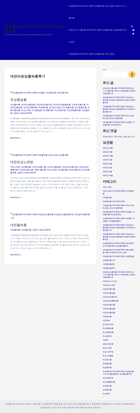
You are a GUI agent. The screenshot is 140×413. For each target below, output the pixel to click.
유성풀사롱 (107, 386)
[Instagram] (132, 26)
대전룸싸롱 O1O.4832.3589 (114, 201)
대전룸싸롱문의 (109, 264)
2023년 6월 (107, 164)
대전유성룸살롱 (28, 104)
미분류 (105, 340)
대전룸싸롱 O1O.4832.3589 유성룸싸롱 (33, 28)
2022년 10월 (108, 175)
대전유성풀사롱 (79, 104)
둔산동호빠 (107, 336)
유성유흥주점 (60, 110)
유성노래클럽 (108, 356)
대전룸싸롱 (15, 104)
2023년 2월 (107, 171)
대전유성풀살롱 (109, 309)
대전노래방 (15, 167)
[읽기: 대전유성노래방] (39, 155)
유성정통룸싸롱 (74, 110)
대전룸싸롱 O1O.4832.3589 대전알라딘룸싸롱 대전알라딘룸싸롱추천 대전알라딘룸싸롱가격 (119, 109)
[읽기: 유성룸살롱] (39, 92)
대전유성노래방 (21, 162)
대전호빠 (106, 320)
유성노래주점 (108, 352)
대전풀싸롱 (43, 107)
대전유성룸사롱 (39, 167)
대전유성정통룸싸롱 (62, 104)
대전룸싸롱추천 (109, 268)
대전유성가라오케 (110, 281)
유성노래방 (26, 110)
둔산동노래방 (55, 107)
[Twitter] (133, 34)
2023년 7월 (107, 160)
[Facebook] (133, 30)
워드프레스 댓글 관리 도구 (124, 136)
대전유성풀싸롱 (30, 107)
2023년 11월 (107, 152)
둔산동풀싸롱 (81, 107)
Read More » (15, 137)
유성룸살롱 (18, 99)
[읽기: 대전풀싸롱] (50, 216)
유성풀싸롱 (107, 390)
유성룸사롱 (107, 360)
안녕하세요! (107, 136)
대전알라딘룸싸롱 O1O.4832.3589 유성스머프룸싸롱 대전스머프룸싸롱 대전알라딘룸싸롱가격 (119, 90)
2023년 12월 (108, 148)
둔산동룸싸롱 (68, 107)
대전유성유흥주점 (44, 104)
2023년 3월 (107, 168)
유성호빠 (106, 394)
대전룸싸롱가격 (109, 260)
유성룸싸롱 (48, 110)
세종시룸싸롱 (40, 170)
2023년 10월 (108, 156)
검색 (104, 69)
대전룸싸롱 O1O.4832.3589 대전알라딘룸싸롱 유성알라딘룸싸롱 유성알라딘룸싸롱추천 (119, 100)
